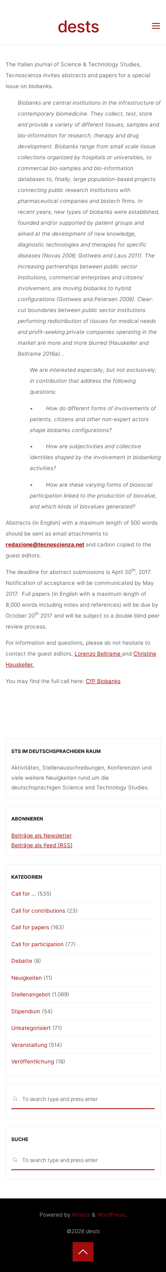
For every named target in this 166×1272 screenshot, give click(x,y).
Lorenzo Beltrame (98, 653)
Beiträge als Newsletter (41, 835)
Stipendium (25, 1011)
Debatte (21, 961)
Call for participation (37, 944)
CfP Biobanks (103, 681)
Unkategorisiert (31, 1028)
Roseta (80, 1214)
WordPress (111, 1214)
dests (78, 26)
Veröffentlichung (32, 1061)
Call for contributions (38, 910)
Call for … (23, 893)
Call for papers (30, 927)
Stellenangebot (30, 994)
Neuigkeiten (26, 978)
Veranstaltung (29, 1045)
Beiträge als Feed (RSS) (42, 845)
